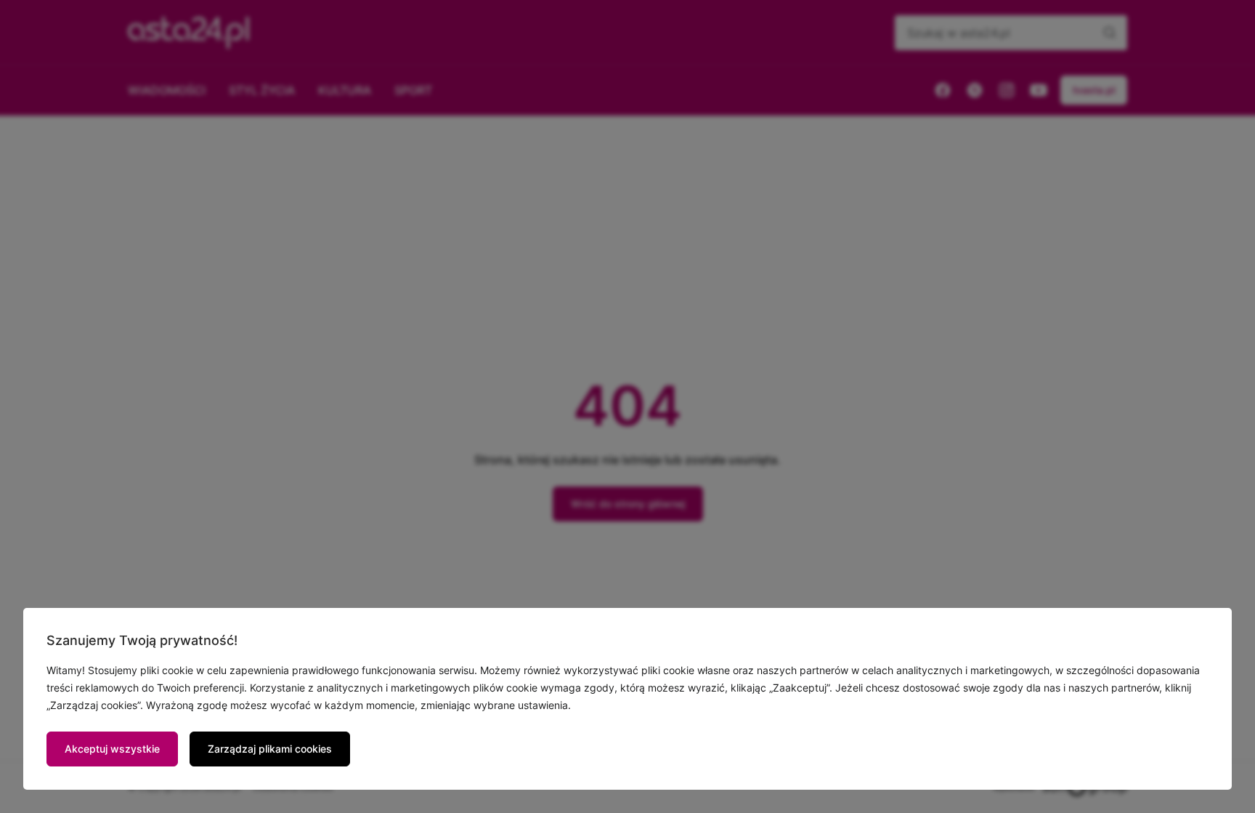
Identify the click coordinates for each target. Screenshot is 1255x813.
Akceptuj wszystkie (112, 748)
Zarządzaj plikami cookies (270, 748)
